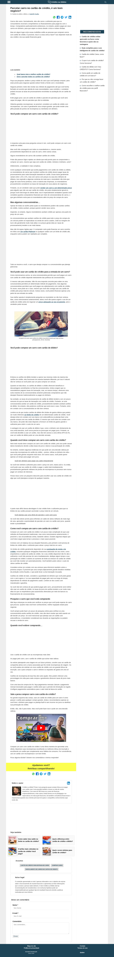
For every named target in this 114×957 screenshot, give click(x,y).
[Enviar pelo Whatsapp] (54, 17)
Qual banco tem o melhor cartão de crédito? (33, 74)
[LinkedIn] (68, 783)
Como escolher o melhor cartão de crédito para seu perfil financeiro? (92, 88)
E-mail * (15, 913)
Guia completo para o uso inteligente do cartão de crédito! (92, 49)
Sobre (82, 952)
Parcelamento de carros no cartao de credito (41, 869)
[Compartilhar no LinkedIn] (69, 17)
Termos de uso (82, 948)
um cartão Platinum (27, 232)
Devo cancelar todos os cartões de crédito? (33, 77)
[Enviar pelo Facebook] (58, 17)
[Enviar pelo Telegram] (62, 17)
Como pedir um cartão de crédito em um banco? (90, 74)
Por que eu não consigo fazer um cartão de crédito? (91, 80)
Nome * (15, 905)
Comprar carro (57, 865)
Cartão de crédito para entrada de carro (35, 865)
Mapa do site (31, 946)
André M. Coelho (34, 14)
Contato (82, 946)
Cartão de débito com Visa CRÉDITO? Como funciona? (90, 68)
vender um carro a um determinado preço (56, 188)
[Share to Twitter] (66, 17)
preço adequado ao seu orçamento (52, 302)
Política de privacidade (31, 948)
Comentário (17, 921)
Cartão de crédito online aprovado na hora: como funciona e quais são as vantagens (90, 40)
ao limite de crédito (31, 415)
